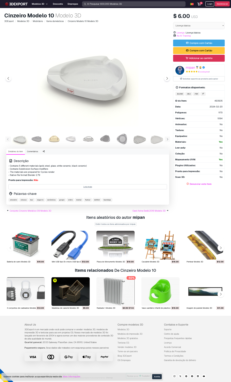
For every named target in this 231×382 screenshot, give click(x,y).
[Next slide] (167, 78)
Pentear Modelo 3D (195, 262)
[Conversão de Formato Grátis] (203, 94)
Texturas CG (123, 342)
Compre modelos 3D (130, 324)
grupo (61, 200)
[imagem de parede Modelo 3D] (205, 291)
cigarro (40, 200)
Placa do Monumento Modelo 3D (111, 262)
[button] (220, 248)
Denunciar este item (201, 184)
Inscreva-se (222, 4)
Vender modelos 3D (127, 347)
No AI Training (184, 35)
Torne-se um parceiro (128, 351)
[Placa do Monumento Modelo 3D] (115, 245)
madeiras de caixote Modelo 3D (65, 308)
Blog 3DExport (125, 355)
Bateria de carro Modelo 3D (18, 262)
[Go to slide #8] (140, 139)
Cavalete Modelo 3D (150, 262)
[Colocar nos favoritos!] (40, 256)
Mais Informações (71, 376)
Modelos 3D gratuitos (128, 338)
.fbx (196, 94)
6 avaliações (204, 72)
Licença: (181, 32)
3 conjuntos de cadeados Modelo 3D (23, 308)
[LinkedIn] (198, 376)
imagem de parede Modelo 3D (199, 308)
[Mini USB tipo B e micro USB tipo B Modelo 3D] (70, 245)
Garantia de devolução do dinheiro (180, 360)
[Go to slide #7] (122, 139)
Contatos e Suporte (176, 324)
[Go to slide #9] (157, 139)
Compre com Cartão (200, 43)
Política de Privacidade (175, 351)
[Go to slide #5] (88, 139)
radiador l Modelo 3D (106, 308)
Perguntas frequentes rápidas (178, 338)
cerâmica (51, 200)
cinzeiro (13, 200)
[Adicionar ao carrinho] (35, 256)
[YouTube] (204, 376)
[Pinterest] (186, 376)
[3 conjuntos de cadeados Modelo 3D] (26, 291)
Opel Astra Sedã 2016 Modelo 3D (149, 210)
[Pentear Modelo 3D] (205, 245)
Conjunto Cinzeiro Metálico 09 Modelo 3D (30, 210)
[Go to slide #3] (54, 139)
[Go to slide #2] (37, 139)
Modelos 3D (123, 329)
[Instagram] (174, 376)
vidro (70, 200)
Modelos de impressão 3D (130, 333)
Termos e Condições (173, 355)
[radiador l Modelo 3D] (115, 291)
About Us (30, 324)
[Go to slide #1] (20, 139)
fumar (88, 200)
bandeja (107, 200)
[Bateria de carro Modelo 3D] (26, 245)
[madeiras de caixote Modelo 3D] (70, 291)
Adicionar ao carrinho (201, 58)
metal (78, 200)
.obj (189, 94)
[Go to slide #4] (71, 139)
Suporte (168, 329)
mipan (190, 67)
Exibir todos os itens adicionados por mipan (116, 224)
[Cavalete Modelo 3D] (160, 245)
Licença (168, 342)
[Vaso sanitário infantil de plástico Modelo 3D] (160, 291)
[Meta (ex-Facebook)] (192, 376)
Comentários (32, 151)
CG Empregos (124, 360)
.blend (180, 94)
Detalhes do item (15, 151)
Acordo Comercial (172, 347)
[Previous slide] (8, 78)
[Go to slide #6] (105, 139)
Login (209, 4)
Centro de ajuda (171, 333)
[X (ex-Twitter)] (180, 376)
